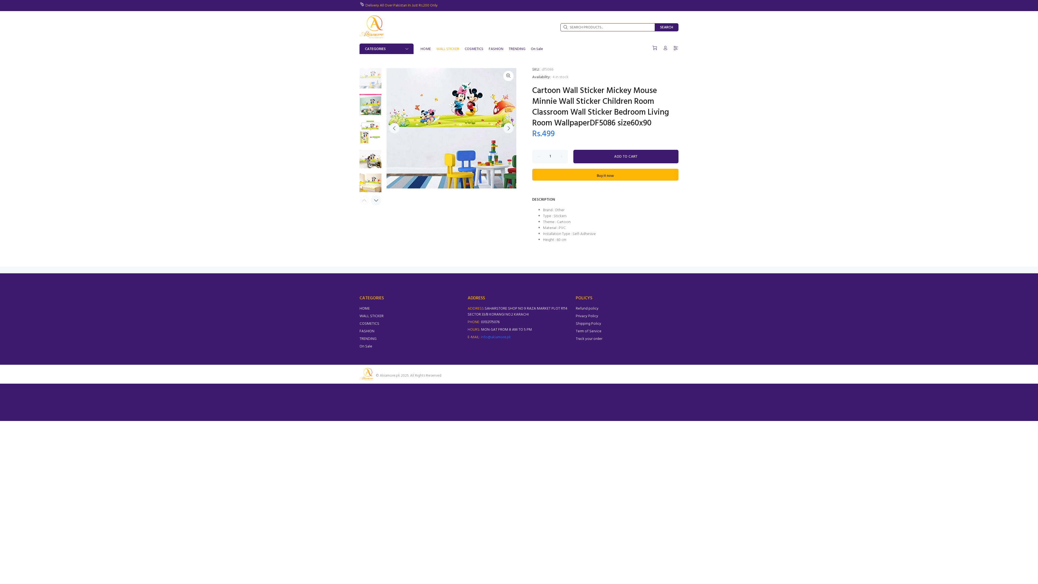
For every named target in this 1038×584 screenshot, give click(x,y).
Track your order (589, 339)
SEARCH (666, 27)
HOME (365, 309)
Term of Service (588, 331)
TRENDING (368, 339)
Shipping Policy (588, 324)
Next (508, 128)
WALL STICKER (372, 316)
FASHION (367, 331)
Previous (394, 128)
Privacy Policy (587, 316)
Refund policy (587, 309)
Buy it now (605, 176)
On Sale (366, 346)
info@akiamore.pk (496, 337)
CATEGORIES (375, 49)
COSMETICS (369, 324)
